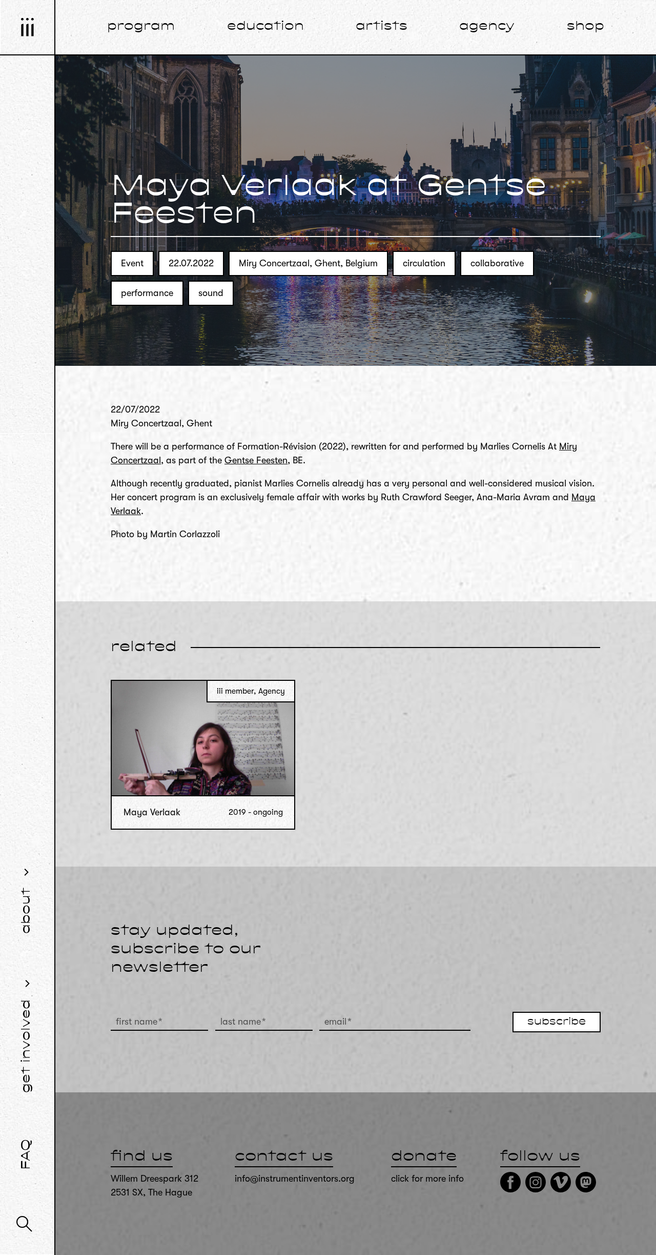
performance (147, 293)
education (265, 26)
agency (487, 26)
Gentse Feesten (256, 460)
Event (132, 263)
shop (585, 26)
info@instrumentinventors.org (295, 1178)
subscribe (556, 1022)
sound (210, 293)
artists (381, 26)
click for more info (427, 1178)
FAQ (26, 1154)
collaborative (497, 263)
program (141, 26)
